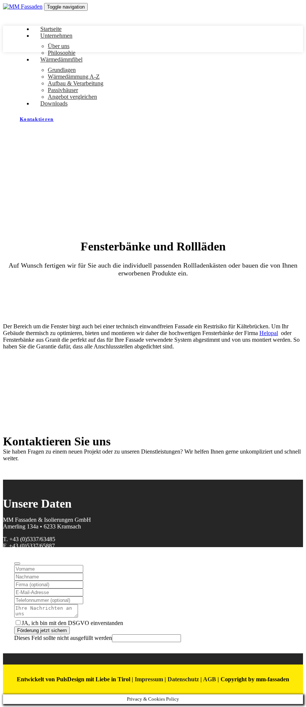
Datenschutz (183, 679)
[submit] (17, 563)
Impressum (149, 679)
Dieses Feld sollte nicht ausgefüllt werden (63, 638)
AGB (209, 679)
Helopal (268, 333)
